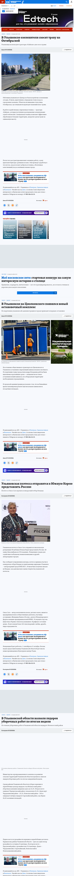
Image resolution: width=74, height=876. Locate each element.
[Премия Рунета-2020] (22, 1)
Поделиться (68, 49)
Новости (11, 29)
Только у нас (19, 29)
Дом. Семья (4, 274)
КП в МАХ (52, 29)
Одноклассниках (42, 187)
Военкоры (27, 29)
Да (3, 11)
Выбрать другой (9, 11)
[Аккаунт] (71, 2)
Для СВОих (44, 29)
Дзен (24, 190)
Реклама (61, 5)
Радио (54, 5)
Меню (2, 2)
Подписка (69, 5)
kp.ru (46, 200)
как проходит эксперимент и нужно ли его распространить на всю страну (32, 178)
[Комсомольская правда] (13, 2)
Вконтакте (7, 190)
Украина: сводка (36, 29)
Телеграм (33, 187)
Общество (20, 173)
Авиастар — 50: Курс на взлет (62, 29)
